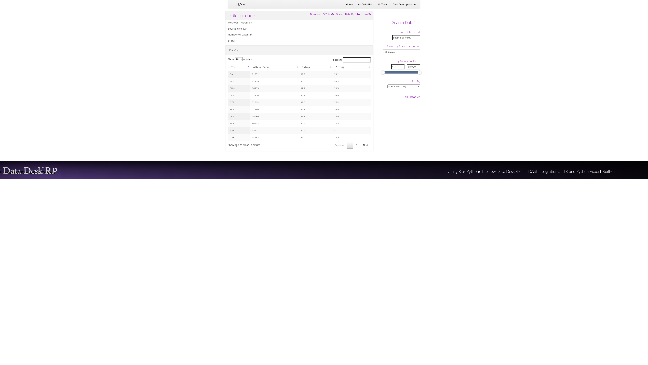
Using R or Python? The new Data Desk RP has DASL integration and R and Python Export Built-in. (532, 171)
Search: (337, 59)
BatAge (306, 67)
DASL (242, 4)
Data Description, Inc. (405, 4)
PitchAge (340, 67)
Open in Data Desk (346, 14)
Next (365, 145)
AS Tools (382, 4)
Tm (233, 67)
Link (366, 14)
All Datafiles (365, 4)
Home (349, 4)
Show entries (240, 59)
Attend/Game (261, 67)
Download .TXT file (320, 14)
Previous (339, 145)
